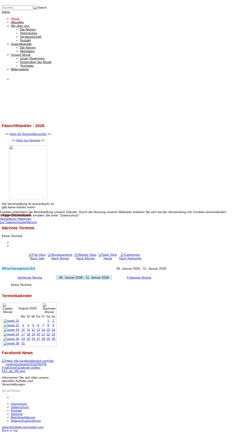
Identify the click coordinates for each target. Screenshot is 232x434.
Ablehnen (24, 219)
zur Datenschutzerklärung (18, 222)
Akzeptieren (8, 219)
